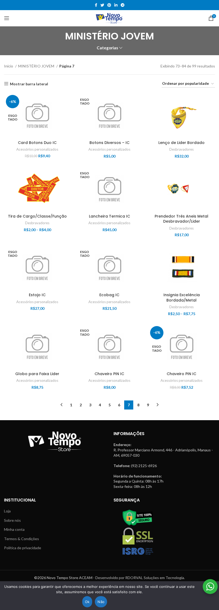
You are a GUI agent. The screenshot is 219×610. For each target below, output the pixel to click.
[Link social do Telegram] (122, 5)
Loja (7, 511)
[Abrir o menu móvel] (6, 18)
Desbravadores (181, 149)
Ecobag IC (109, 295)
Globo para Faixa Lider (37, 373)
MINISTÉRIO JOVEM (36, 66)
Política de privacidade (22, 547)
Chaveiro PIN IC (109, 373)
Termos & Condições (21, 538)
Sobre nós (12, 520)
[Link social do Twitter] (102, 5)
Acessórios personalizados (37, 149)
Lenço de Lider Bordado (181, 142)
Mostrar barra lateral (29, 84)
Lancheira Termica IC (109, 216)
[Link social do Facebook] (96, 5)
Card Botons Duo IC (37, 142)
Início (9, 66)
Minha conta (14, 529)
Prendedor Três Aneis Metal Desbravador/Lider (181, 219)
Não (100, 602)
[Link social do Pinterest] (109, 5)
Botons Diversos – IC (109, 142)
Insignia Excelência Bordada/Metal (181, 297)
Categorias (107, 48)
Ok (87, 602)
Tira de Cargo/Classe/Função (37, 216)
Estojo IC (37, 295)
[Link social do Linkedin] (116, 5)
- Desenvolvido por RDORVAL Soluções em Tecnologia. (139, 577)
